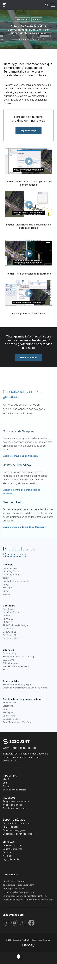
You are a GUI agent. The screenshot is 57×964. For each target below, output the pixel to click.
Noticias (7, 856)
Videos (36, 19)
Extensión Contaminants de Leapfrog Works (25, 687)
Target (6, 578)
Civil (5, 783)
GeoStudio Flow (11, 638)
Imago (6, 584)
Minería (6, 779)
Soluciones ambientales (14, 790)
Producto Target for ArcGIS (16, 581)
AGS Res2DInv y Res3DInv (16, 666)
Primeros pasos (11, 827)
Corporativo (8, 852)
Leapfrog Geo (10, 568)
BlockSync (8, 706)
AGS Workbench (11, 663)
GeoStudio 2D (10, 632)
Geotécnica (22, 19)
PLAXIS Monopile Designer (16, 625)
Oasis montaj (9, 653)
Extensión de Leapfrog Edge (17, 684)
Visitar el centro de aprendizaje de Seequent (21, 491)
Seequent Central (11, 719)
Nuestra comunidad (12, 805)
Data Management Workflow (17, 722)
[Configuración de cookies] (18, 957)
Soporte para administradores (17, 834)
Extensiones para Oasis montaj (18, 656)
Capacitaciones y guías (14, 830)
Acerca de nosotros (12, 845)
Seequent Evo (10, 702)
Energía (6, 786)
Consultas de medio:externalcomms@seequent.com (28, 900)
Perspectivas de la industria (16, 801)
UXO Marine (8, 660)
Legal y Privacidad (11, 859)
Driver (6, 591)
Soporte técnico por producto (17, 823)
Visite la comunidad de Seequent (20, 456)
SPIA (5, 669)
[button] (28, 130)
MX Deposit (8, 587)
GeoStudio (8, 628)
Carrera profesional (12, 849)
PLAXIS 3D (8, 622)
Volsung (7, 594)
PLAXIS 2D (8, 619)
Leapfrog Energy (11, 574)
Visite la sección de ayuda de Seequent (24, 527)
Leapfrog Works (11, 571)
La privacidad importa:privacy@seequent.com (25, 896)
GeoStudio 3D (10, 635)
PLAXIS (6, 615)
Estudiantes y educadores (15, 808)
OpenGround (9, 609)
